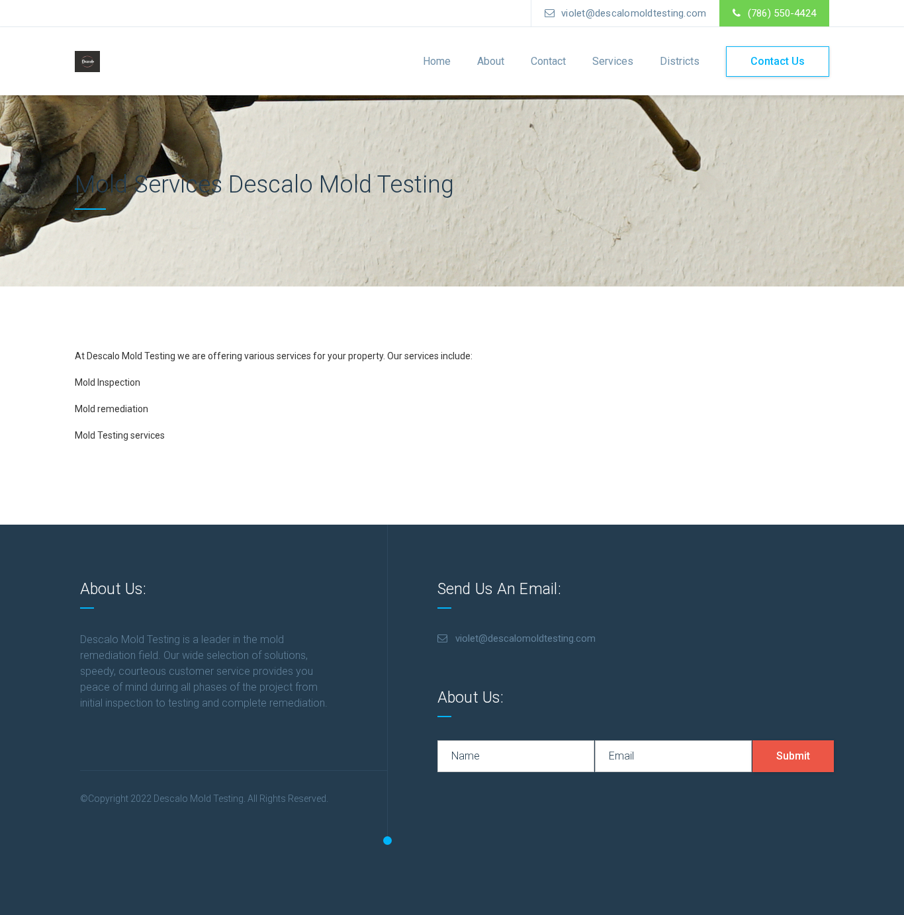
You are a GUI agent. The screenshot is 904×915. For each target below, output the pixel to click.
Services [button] (612, 61)
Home (437, 61)
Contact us (777, 61)
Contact (548, 61)
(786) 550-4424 (782, 13)
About (490, 61)
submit (793, 756)
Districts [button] (680, 61)
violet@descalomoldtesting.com (633, 13)
